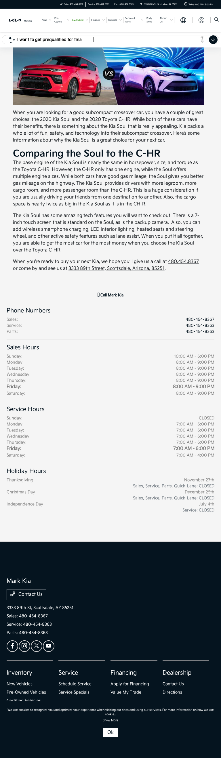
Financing (123, 672)
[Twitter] (36, 646)
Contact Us (30, 594)
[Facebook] (12, 646)
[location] (141, 4)
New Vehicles (20, 683)
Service (68, 672)
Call (111, 295)
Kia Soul (118, 126)
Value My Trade (125, 692)
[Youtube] (48, 646)
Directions (172, 692)
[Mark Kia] (22, 20)
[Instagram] (24, 646)
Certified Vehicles (24, 700)
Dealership (177, 672)
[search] (216, 20)
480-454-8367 (200, 319)
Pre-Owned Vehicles (26, 692)
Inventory (19, 672)
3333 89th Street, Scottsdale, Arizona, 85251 (116, 268)
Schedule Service (75, 683)
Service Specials (73, 692)
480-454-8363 (200, 325)
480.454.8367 (183, 261)
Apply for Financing (129, 683)
